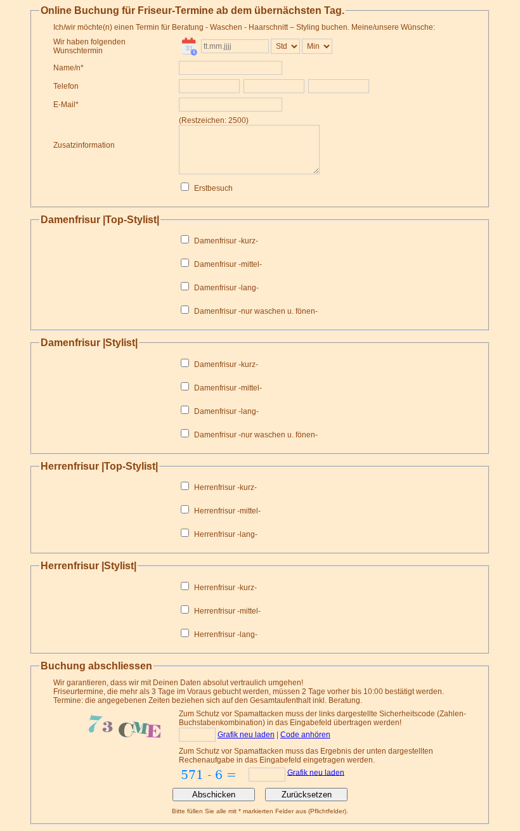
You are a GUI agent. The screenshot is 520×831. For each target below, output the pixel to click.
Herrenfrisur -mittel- (227, 510)
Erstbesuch (213, 188)
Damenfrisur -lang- (226, 287)
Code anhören (305, 734)
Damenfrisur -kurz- (226, 240)
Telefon (66, 86)
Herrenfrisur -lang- (225, 534)
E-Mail (64, 104)
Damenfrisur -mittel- (228, 264)
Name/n (67, 67)
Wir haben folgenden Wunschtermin (89, 46)
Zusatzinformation (84, 145)
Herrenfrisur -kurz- (225, 487)
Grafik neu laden (246, 734)
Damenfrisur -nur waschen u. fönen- (256, 311)
